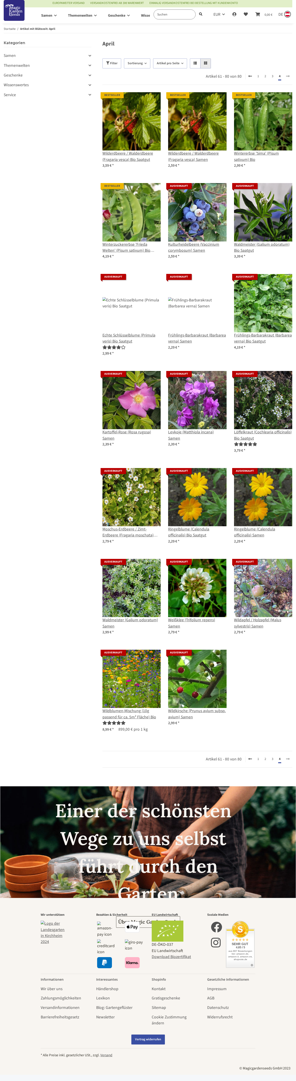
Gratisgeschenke (166, 998)
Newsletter (105, 1017)
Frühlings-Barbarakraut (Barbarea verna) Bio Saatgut (263, 338)
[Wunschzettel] (246, 14)
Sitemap (159, 1008)
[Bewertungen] (114, 347)
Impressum (217, 989)
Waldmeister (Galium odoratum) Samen (130, 623)
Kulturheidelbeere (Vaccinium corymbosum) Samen (193, 247)
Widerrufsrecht (220, 1017)
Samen (10, 55)
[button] (234, 14)
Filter (113, 63)
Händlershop (107, 989)
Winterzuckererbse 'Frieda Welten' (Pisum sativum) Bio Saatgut (126, 248)
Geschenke (13, 75)
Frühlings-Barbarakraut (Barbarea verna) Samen (197, 338)
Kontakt (159, 989)
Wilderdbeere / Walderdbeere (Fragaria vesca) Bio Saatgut (127, 156)
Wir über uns (51, 989)
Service (10, 95)
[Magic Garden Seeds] (14, 15)
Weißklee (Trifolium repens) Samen (191, 623)
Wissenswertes (16, 85)
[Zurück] (250, 76)
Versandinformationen (60, 1008)
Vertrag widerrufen (148, 1039)
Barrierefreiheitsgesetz (60, 1017)
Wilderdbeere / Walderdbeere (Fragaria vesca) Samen (193, 156)
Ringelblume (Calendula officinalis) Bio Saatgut (188, 532)
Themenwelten (17, 65)
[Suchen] (200, 14)
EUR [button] (216, 14)
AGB (210, 998)
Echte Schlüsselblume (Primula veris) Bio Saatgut (128, 338)
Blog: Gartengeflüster (114, 1008)
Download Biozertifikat (171, 957)
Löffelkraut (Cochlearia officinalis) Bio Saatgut (263, 435)
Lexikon (103, 998)
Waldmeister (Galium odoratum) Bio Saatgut (262, 247)
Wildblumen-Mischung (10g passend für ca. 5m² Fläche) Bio (129, 714)
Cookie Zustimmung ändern (169, 1020)
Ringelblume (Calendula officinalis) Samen (254, 532)
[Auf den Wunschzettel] (153, 100)
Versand (106, 1055)
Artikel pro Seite (168, 63)
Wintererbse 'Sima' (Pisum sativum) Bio (256, 156)
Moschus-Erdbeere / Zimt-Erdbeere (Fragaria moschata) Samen (128, 532)
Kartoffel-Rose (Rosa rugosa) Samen (126, 435)
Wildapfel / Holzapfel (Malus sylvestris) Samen (257, 623)
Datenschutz (218, 1008)
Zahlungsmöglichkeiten (61, 998)
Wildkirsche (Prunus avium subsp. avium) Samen (197, 714)
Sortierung (135, 63)
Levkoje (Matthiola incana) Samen (191, 435)
